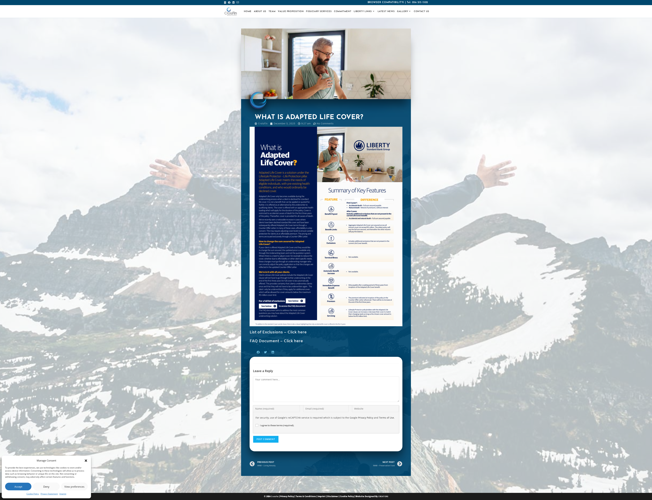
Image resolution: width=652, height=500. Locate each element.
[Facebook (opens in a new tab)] (229, 2)
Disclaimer (332, 496)
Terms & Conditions (306, 496)
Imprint (62, 493)
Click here (297, 332)
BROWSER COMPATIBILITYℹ (386, 2)
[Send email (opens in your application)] (238, 2)
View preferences (74, 486)
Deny (46, 486)
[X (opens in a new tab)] (225, 2)
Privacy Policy (365, 417)
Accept (18, 486)
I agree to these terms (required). (277, 425)
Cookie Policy (32, 493)
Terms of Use (386, 417)
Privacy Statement (49, 493)
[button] (86, 460)
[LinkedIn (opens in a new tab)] (233, 2)
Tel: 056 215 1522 (417, 2)
